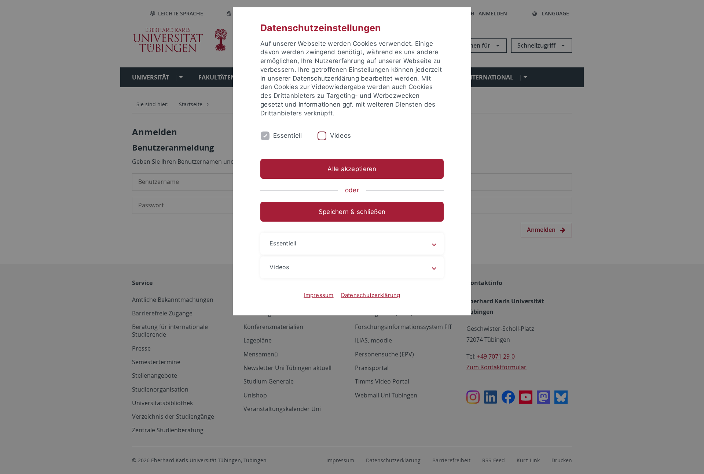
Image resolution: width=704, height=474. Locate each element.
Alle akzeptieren (351, 169)
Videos (340, 135)
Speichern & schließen (352, 211)
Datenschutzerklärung (370, 295)
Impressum (318, 295)
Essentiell (287, 135)
